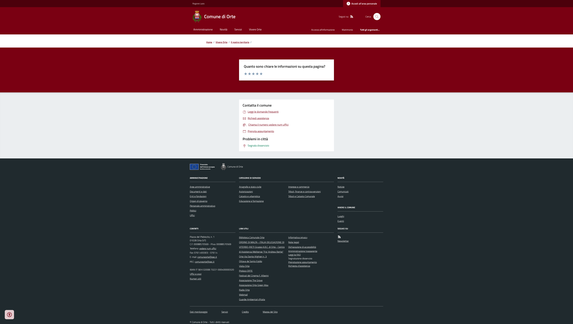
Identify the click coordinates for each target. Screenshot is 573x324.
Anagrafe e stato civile (250, 187)
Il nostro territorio (240, 42)
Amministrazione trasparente (302, 251)
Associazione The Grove (250, 280)
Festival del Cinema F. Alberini (254, 275)
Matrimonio (347, 29)
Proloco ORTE (246, 271)
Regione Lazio (198, 3)
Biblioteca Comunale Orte (251, 237)
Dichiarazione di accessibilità (302, 247)
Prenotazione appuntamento (302, 262)
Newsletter (343, 241)
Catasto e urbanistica (249, 196)
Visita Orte (244, 266)
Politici (193, 210)
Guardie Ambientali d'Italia (252, 299)
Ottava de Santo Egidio (250, 261)
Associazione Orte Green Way (253, 285)
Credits (245, 312)
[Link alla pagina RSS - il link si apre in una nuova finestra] (351, 16)
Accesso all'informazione (323, 29)
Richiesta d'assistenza (299, 266)
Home (209, 42)
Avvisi (340, 196)
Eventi (341, 221)
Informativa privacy (297, 237)
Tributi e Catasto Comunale (301, 196)
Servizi (238, 29)
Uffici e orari (195, 274)
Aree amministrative (200, 187)
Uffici (192, 215)
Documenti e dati (198, 191)
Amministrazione (203, 29)
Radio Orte (244, 290)
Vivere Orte (255, 29)
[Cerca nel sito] (376, 16)
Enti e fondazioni (198, 196)
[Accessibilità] (9, 314)
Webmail (243, 294)
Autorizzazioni (246, 191)
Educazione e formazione (251, 201)
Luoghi (341, 216)
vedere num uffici (207, 248)
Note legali (293, 242)
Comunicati (343, 191)
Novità (223, 29)
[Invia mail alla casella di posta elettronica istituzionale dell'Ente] (207, 257)
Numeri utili (195, 278)
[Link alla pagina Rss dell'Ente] (339, 237)
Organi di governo (198, 201)
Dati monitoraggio (198, 312)
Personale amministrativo (202, 206)
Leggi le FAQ (294, 254)
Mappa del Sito (270, 312)
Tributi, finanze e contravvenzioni (304, 191)
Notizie (341, 187)
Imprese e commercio (298, 187)
